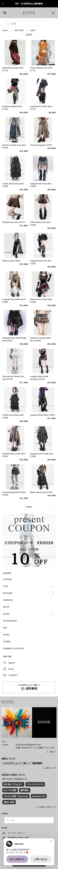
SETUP (6, 607)
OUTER (6, 614)
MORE (29, 507)
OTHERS (7, 641)
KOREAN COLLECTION (13, 648)
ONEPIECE (8, 600)
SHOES (6, 635)
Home (5, 30)
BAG (5, 628)
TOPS (5, 586)
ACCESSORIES (10, 621)
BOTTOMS (8, 593)
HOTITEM (7, 579)
